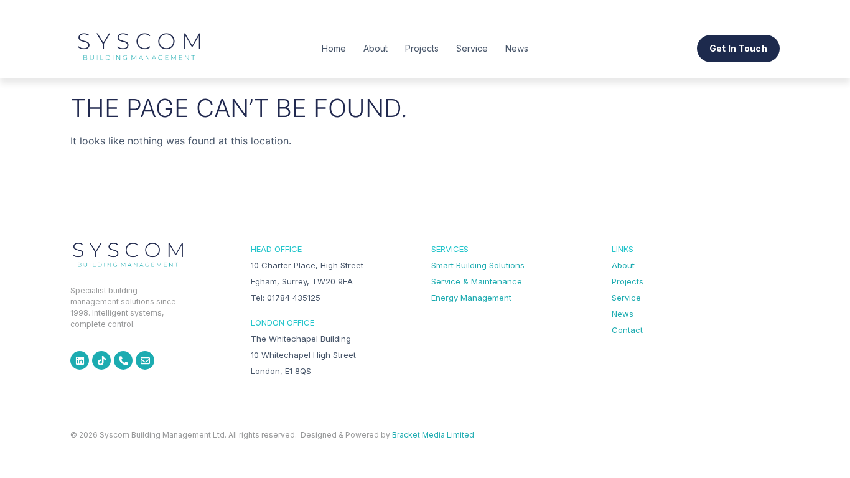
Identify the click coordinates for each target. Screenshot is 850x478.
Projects (422, 48)
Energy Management (471, 297)
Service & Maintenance (476, 281)
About (375, 48)
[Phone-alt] (123, 360)
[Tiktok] (101, 360)
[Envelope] (145, 360)
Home (334, 48)
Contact (627, 330)
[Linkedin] (79, 360)
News (516, 48)
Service (472, 48)
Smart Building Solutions (478, 265)
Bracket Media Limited (433, 434)
